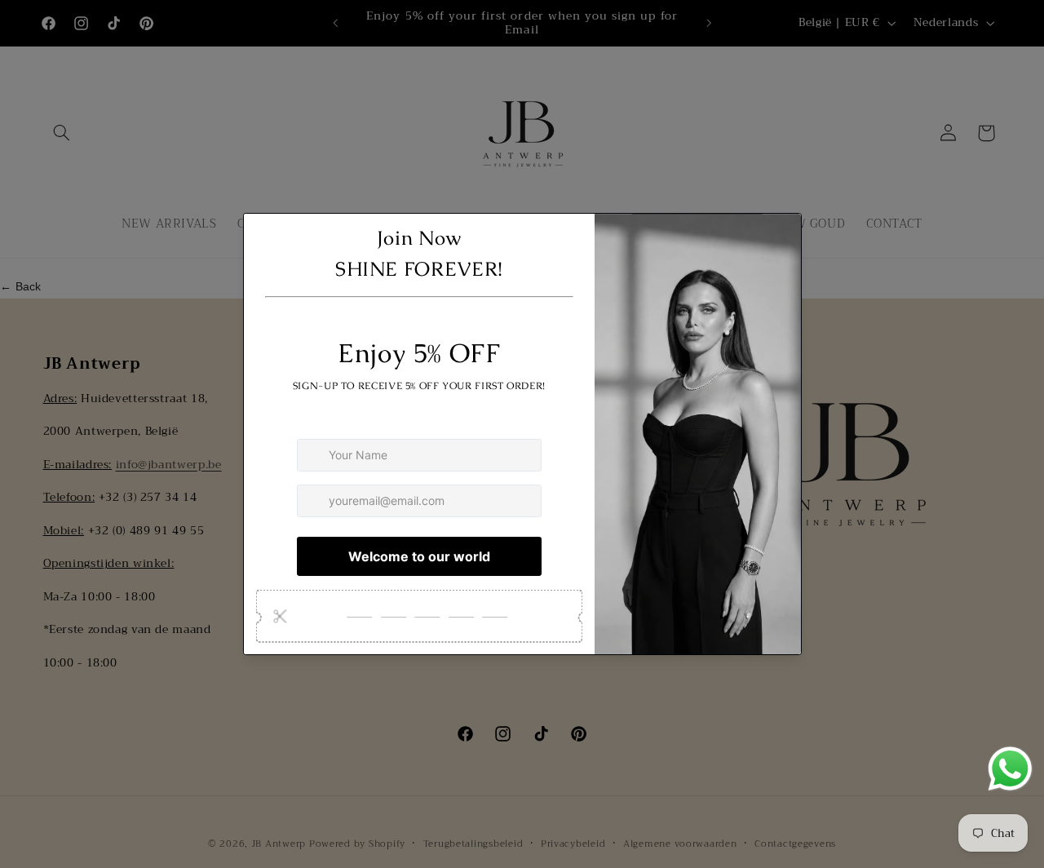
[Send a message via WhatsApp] (1010, 769)
